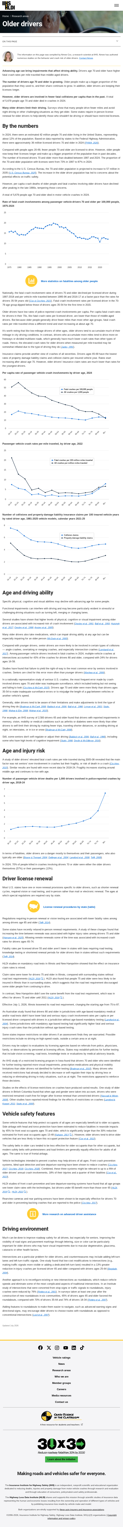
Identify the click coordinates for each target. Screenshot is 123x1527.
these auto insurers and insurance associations (82, 1509)
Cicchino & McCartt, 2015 (36, 687)
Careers (61, 1389)
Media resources (61, 1395)
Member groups (61, 1383)
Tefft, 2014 (44, 922)
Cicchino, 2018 (16, 1168)
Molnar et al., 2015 (38, 710)
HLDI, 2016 (34, 978)
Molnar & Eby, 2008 (18, 710)
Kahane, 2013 (62, 1134)
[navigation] (116, 5)
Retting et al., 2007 (97, 1300)
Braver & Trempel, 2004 (35, 857)
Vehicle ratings (61, 1357)
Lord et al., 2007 (41, 1315)
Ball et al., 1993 (102, 623)
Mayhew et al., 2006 (94, 672)
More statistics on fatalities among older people (69, 281)
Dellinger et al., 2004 (58, 857)
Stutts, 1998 (66, 740)
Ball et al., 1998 (75, 706)
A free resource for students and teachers (59, 1424)
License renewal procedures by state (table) (69, 907)
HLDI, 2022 (17, 1191)
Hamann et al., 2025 (13, 937)
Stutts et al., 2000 (24, 1103)
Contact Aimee (86, 58)
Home (5, 16)
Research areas (20, 16)
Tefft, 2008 (96, 857)
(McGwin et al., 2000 (57, 638)
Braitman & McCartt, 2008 (33, 706)
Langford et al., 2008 (79, 857)
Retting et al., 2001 (47, 1291)
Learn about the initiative (61, 1459)
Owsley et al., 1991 (84, 623)
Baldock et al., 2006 (56, 706)
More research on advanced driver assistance (69, 1214)
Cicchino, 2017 (89, 1203)
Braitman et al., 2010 (80, 1068)
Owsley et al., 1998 (23, 627)
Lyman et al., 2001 (93, 706)
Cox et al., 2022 (86, 1138)
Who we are (62, 1376)
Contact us (61, 1402)
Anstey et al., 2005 (43, 627)
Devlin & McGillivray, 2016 (87, 740)
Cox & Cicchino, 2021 (40, 301)
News (61, 1364)
